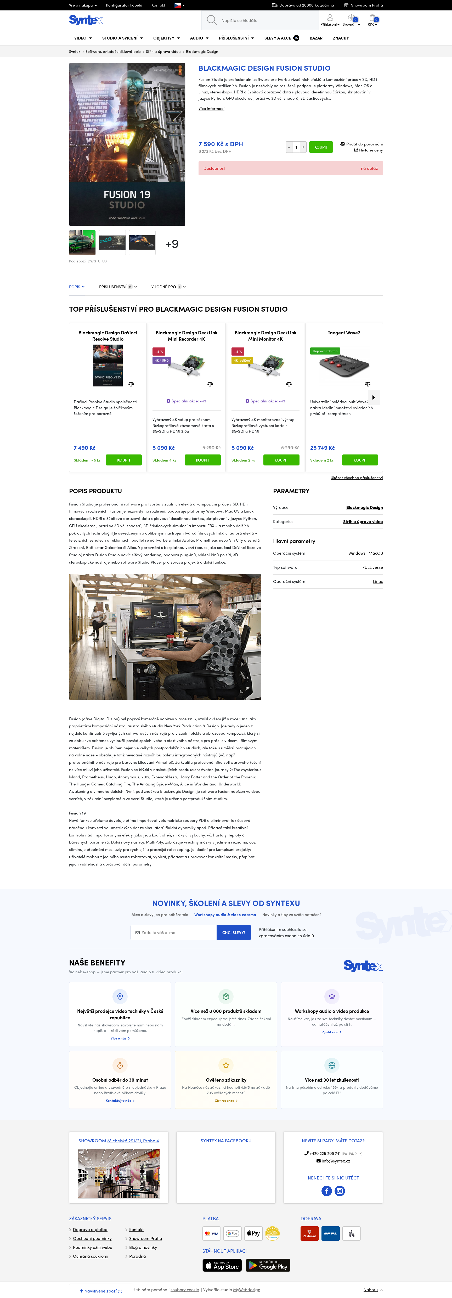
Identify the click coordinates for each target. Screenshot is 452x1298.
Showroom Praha (145, 1238)
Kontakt (158, 5)
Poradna (137, 1256)
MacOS (376, 553)
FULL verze (373, 567)
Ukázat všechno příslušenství (357, 477)
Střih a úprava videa (163, 51)
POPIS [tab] (74, 287)
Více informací (211, 108)
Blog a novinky (143, 1247)
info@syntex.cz (336, 1161)
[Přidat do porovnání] (131, 384)
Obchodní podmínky (92, 1238)
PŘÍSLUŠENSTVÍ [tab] (115, 287)
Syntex (74, 51)
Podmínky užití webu (92, 1247)
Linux (378, 581)
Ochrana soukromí (90, 1256)
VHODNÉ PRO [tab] (165, 287)
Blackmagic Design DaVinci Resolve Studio (107, 335)
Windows (356, 553)
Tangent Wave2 (344, 332)
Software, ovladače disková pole (113, 51)
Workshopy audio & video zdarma (225, 914)
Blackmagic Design (202, 51)
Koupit (321, 147)
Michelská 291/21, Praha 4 (133, 1140)
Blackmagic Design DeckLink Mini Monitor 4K (265, 335)
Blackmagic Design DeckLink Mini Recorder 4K (186, 335)
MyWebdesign (246, 1289)
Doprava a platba (90, 1229)
